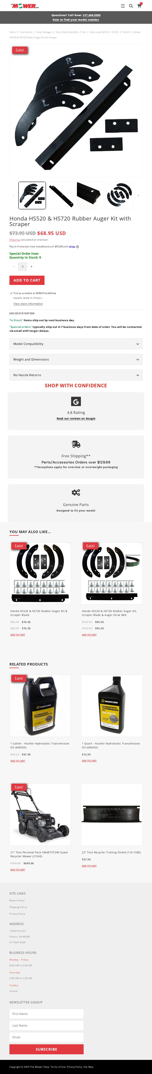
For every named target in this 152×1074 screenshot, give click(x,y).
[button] (123, 6)
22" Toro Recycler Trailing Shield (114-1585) (111, 852)
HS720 (115, 32)
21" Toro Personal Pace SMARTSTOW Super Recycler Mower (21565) (39, 854)
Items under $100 (99, 32)
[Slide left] (13, 195)
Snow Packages (44, 32)
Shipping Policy (18, 907)
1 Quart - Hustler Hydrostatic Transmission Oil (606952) (111, 745)
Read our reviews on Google (76, 418)
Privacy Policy (17, 913)
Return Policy (17, 900)
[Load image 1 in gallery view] (32, 195)
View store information (28, 303)
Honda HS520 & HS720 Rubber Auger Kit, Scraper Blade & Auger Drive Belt (109, 613)
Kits (84, 32)
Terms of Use (58, 1066)
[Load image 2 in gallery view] (61, 195)
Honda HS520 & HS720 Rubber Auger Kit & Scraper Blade (38, 613)
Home (12, 32)
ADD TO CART (17, 634)
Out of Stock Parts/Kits (67, 32)
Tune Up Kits (26, 32)
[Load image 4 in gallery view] (119, 195)
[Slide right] (138, 195)
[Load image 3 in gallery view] (90, 195)
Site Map (88, 1066)
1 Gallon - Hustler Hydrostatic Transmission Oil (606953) (39, 745)
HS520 (126, 32)
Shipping (14, 239)
